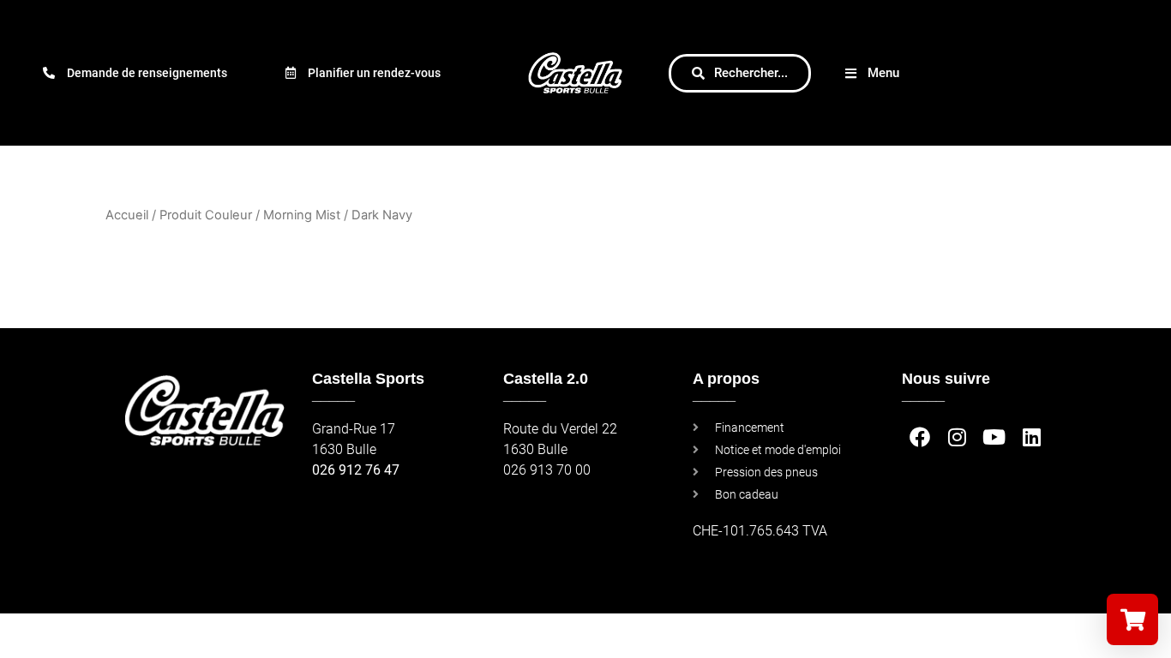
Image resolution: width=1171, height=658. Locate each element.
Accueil (126, 215)
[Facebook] (920, 437)
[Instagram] (957, 437)
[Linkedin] (1030, 437)
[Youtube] (994, 437)
